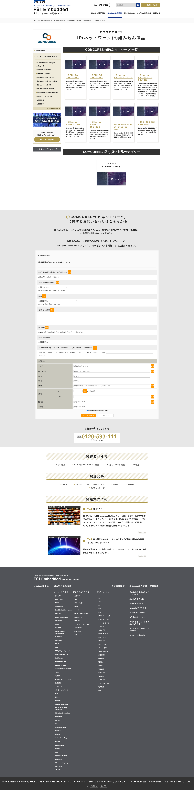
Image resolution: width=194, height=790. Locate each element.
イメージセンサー (103, 619)
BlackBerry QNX (60, 661)
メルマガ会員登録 (100, 5)
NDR (56, 647)
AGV (99, 602)
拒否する (104, 786)
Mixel (57, 644)
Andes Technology (61, 738)
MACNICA (58, 637)
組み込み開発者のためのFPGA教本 (139, 593)
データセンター (103, 634)
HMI (99, 609)
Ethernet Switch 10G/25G (45, 89)
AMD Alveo (78, 628)
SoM (75, 599)
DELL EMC (58, 614)
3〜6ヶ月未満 (62, 332)
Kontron (57, 741)
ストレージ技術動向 (138, 635)
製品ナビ (81, 352)
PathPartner (59, 658)
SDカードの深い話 (137, 612)
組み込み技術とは (137, 599)
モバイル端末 (102, 648)
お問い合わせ (152, 5)
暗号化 (100, 662)
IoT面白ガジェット (137, 617)
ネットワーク (102, 637)
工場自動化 (101, 655)
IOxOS (57, 624)
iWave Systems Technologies (60, 632)
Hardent (57, 720)
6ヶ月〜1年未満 (73, 332)
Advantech (58, 759)
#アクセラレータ (98, 487)
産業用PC (77, 596)
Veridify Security (60, 727)
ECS (56, 694)
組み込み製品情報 (115, 13)
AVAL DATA (59, 599)
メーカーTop (40, 50)
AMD (56, 752)
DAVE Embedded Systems (63, 610)
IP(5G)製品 (60, 464)
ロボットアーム (103, 651)
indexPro (73, 352)
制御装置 (101, 687)
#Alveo (116, 484)
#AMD (64, 484)
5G (99, 598)
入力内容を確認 (88, 415)
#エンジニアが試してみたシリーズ (90, 484)
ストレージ (101, 626)
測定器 (100, 666)
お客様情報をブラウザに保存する (98, 411)
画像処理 (101, 669)
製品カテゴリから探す (82, 592)
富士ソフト (58, 596)
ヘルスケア (101, 680)
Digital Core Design (61, 617)
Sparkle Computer (61, 756)
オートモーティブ (103, 623)
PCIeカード (78, 621)
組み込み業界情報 (144, 13)
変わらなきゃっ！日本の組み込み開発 (139, 623)
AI (99, 605)
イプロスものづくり (62, 352)
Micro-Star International (62, 713)
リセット (106, 415)
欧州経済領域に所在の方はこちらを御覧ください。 (53, 262)
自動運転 (101, 676)
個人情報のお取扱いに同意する (49, 277)
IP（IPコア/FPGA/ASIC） (85, 20)
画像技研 (58, 676)
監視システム (102, 673)
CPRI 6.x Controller (44, 69)
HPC (99, 612)
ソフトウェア (78, 603)
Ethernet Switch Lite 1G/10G (47, 81)
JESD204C (40, 104)
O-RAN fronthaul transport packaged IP (45, 64)
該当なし (42, 356)
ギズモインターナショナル (63, 679)
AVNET (57, 749)
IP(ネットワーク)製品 (116, 464)
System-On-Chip (60, 665)
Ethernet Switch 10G (44, 85)
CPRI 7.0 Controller (44, 73)
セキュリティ (102, 630)
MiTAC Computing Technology (61, 708)
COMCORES (71, 20)
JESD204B (40, 100)
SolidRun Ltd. (59, 745)
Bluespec (58, 701)
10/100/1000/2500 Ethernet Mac (47, 92)
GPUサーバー (78, 635)
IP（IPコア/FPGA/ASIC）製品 (86, 464)
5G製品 (136, 464)
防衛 (99, 690)
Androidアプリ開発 (138, 608)
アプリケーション (103, 593)
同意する (94, 786)
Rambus (58, 731)
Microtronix (59, 640)
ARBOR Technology (61, 704)
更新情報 (156, 13)
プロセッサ (101, 641)
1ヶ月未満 (43, 332)
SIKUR (57, 697)
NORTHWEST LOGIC (61, 654)
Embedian (58, 717)
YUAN (57, 672)
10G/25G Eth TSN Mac (44, 96)
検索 (138, 5)
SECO (57, 724)
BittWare (58, 603)
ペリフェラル (102, 644)
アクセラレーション (104, 616)
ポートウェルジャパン (62, 690)
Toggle (47, 108)
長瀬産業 (58, 683)
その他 (103, 352)
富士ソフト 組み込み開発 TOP (43, 20)
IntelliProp (58, 621)
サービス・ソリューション (82, 624)
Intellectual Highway (61, 763)
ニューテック (59, 686)
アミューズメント (103, 683)
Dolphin (57, 734)
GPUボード (77, 631)
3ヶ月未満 (52, 332)
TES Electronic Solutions (63, 669)
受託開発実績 (129, 13)
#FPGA (131, 484)
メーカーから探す (61, 592)
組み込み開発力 (41, 586)
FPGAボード (78, 617)
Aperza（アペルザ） (92, 352)
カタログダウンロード (48, 149)
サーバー (77, 610)
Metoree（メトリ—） (46, 352)
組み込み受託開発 (98, 13)
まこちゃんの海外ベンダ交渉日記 (139, 629)
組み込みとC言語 (137, 603)
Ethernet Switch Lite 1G (45, 77)
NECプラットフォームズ (62, 651)
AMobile (57, 770)
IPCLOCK (58, 628)
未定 (82, 332)
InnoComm (58, 766)
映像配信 (101, 658)
